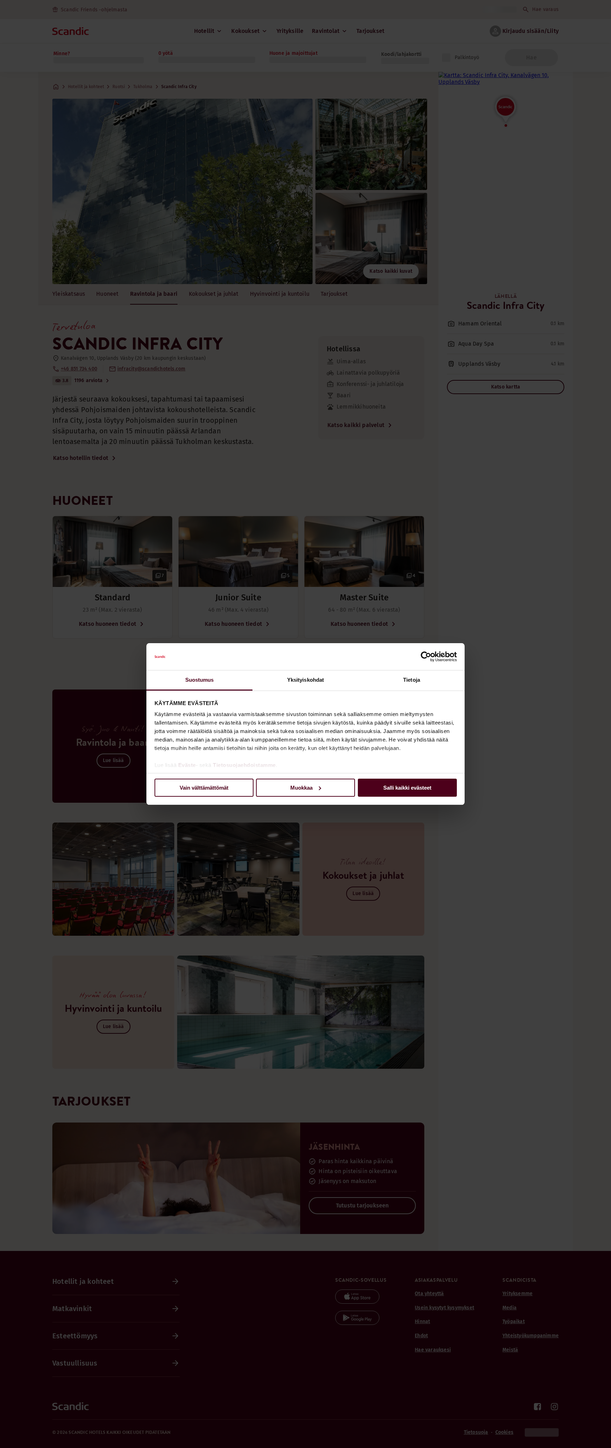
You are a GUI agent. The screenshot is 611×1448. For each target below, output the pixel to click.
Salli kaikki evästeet (407, 788)
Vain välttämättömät (204, 788)
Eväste (187, 765)
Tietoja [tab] (411, 680)
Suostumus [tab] (199, 680)
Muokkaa (301, 788)
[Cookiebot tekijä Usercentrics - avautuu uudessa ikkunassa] (426, 656)
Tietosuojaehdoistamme (244, 765)
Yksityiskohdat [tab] (305, 680)
